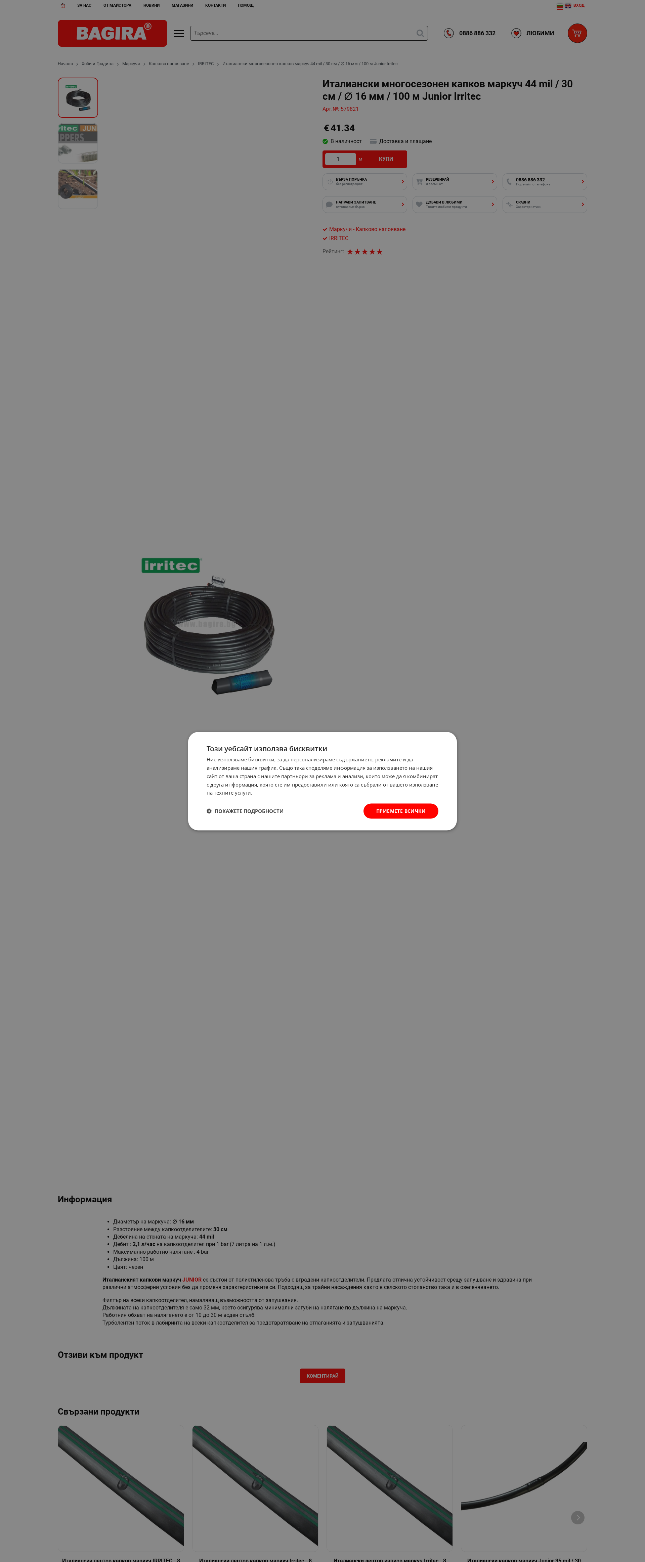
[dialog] (322, 781)
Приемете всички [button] (401, 810)
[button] (245, 811)
